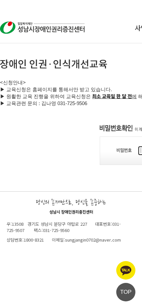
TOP (125, 292)
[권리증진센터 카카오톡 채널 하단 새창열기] (125, 270)
